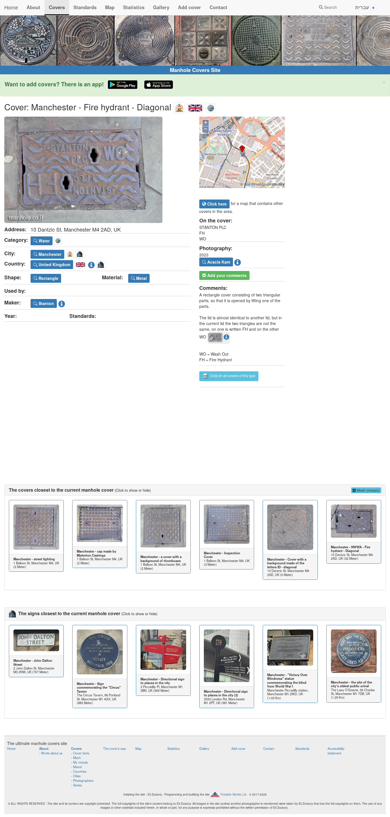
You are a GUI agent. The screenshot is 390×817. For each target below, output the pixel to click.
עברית (363, 7)
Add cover (189, 7)
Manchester (49, 254)
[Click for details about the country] (91, 263)
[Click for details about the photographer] (237, 261)
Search (330, 7)
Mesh (77, 757)
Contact (218, 7)
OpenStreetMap (255, 184)
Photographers (83, 780)
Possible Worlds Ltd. (233, 794)
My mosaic (80, 762)
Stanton (45, 303)
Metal (141, 278)
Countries (80, 771)
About (33, 7)
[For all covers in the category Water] (211, 107)
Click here (216, 204)
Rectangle (47, 278)
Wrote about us (52, 753)
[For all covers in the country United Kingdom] (195, 107)
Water (43, 241)
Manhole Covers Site (195, 70)
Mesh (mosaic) (368, 490)
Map (109, 7)
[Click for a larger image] (97, 170)
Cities (77, 776)
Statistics (133, 7)
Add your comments (226, 275)
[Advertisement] (195, 430)
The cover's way (114, 748)
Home (11, 7)
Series (77, 785)
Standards (85, 7)
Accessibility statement (336, 750)
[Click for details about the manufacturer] (61, 302)
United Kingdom (53, 264)
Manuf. (78, 766)
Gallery (161, 7)
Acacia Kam (218, 262)
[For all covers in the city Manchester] (179, 107)
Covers (57, 7)
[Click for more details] (36, 527)
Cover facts (81, 753)
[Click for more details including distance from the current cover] (226, 337)
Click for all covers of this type (232, 375)
